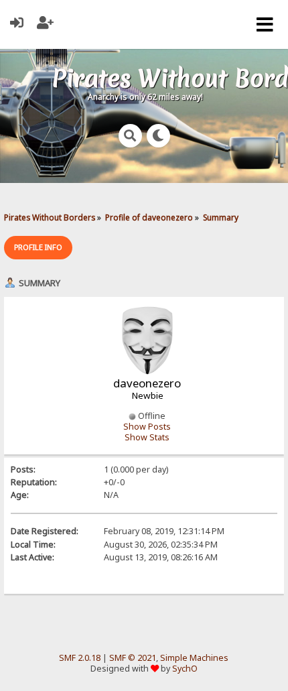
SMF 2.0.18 (79, 658)
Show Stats (147, 437)
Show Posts (147, 426)
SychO (185, 668)
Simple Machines (194, 658)
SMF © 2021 (132, 658)
